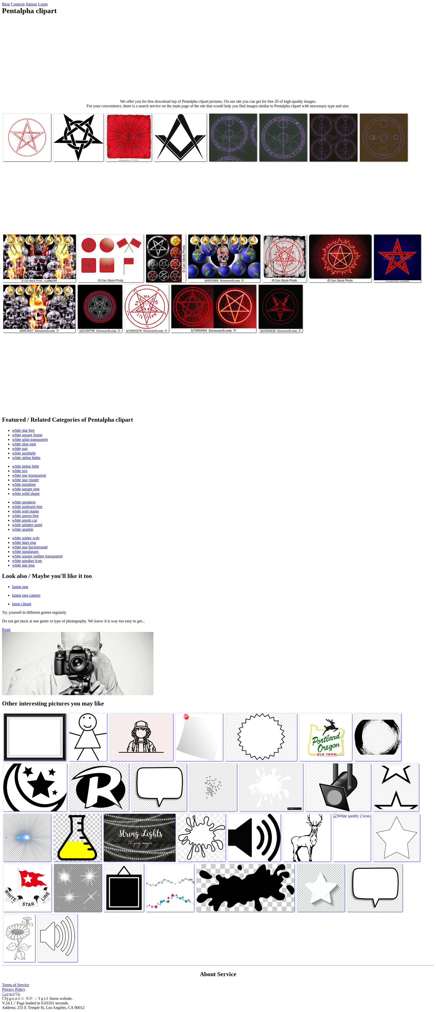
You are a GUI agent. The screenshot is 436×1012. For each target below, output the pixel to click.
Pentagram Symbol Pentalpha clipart (273, 323)
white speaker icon (27, 561)
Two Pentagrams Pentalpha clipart (197, 325)
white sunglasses (25, 551)
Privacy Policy (13, 989)
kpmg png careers (26, 595)
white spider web (25, 538)
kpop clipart (21, 604)
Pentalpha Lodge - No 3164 (175, 154)
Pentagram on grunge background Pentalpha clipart (279, 271)
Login (43, 4)
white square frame (27, 435)
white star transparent (29, 475)
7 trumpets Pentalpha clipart (209, 275)
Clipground (25, 997)
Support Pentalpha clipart (125, 154)
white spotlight (24, 453)
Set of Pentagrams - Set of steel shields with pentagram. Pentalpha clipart (164, 269)
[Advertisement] (218, 57)
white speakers (24, 502)
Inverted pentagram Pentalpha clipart (140, 323)
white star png (23, 565)
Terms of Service (15, 985)
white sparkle (22, 529)
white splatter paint (27, 525)
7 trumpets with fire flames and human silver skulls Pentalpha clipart (37, 273)
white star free (23, 430)
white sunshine (24, 484)
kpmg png (20, 587)
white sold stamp (25, 511)
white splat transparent (30, 439)
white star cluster (25, 480)
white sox (20, 471)
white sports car (24, 520)
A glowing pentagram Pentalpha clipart (94, 323)
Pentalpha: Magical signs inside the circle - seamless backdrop (283, 152)
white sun (20, 448)
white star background (29, 547)
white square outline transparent (37, 556)
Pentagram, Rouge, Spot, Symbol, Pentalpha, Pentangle (76, 152)
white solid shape (26, 493)
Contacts (18, 4)
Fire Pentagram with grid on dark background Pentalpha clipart (334, 273)
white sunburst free (27, 506)
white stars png (24, 542)
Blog (6, 4)
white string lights (26, 458)
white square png (25, 489)
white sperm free (25, 516)
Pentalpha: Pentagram (20, 154)
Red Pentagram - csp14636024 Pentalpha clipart (397, 273)
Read (6, 629)
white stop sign (24, 444)
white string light (25, 466)
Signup (31, 4)
